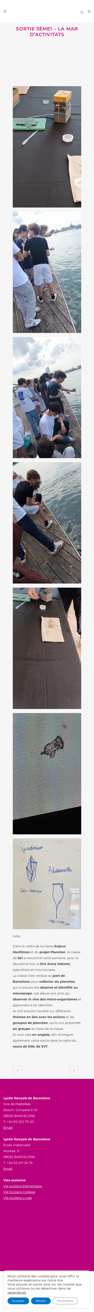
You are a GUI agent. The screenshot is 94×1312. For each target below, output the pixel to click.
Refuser (41, 1300)
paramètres (17, 1292)
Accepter (18, 1300)
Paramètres (65, 1300)
